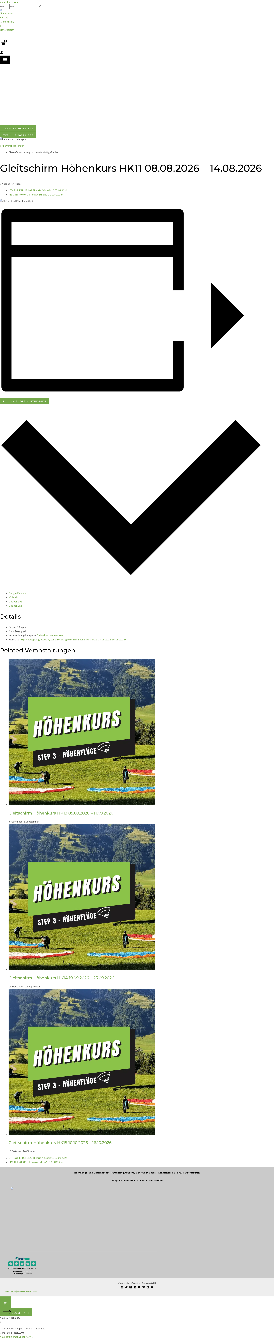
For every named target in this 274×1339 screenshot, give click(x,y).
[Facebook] (122, 1287)
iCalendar (14, 597)
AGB (35, 1291)
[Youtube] (152, 1287)
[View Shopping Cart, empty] (3, 44)
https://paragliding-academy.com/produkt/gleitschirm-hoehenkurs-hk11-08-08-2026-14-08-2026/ (73, 639)
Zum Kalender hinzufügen (24, 401)
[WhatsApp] (135, 1287)
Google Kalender (18, 593)
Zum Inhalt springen (10, 1)
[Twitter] (126, 1287)
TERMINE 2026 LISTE (18, 128)
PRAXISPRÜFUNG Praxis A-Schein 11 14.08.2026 (36, 194)
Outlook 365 (15, 601)
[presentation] (82, 804)
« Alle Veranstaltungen (12, 145)
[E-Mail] (143, 1287)
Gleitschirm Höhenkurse (50, 635)
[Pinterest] (147, 1287)
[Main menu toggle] (5, 60)
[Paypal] (139, 1287)
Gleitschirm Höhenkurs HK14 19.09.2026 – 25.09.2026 (61, 977)
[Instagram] (130, 1287)
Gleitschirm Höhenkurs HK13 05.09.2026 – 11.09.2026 (61, 813)
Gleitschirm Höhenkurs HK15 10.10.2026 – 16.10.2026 (60, 1142)
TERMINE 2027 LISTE (18, 135)
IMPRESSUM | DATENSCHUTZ (18, 1291)
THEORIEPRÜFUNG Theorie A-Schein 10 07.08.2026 (38, 190)
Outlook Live (15, 605)
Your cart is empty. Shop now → (16, 1336)
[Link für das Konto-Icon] (1, 53)
